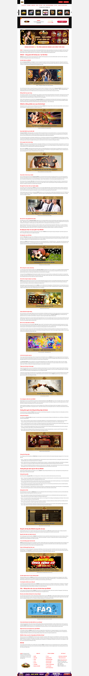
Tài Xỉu (37, 5)
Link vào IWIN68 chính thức (62, 21)
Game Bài (33, 5)
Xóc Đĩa (40, 5)
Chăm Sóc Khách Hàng (62, 5)
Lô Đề (44, 5)
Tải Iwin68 (28, 5)
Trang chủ (23, 5)
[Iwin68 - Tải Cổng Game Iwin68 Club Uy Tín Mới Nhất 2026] (24, 2)
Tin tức (55, 5)
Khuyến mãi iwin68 (49, 5)
